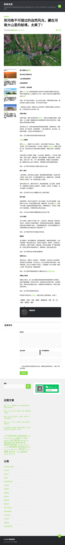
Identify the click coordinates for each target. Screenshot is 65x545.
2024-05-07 (21, 30)
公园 (33, 300)
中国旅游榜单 (22, 436)
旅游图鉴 (6, 16)
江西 (7, 449)
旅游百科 (6, 504)
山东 (24, 445)
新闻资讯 (6, 489)
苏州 (17, 452)
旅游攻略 (6, 500)
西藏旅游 (6, 522)
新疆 (7, 447)
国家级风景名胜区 (10, 445)
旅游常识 (6, 496)
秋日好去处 (7, 515)
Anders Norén (9, 541)
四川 (8, 440)
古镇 (5, 440)
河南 (23, 91)
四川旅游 (6, 470)
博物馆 (40, 118)
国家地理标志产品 (24, 440)
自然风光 (33, 295)
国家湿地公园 (20, 443)
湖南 (18, 449)
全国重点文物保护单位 (10, 438)
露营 (54, 203)
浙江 (12, 449)
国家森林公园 (51, 271)
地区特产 (6, 474)
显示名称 (23, 350)
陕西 (12, 454)
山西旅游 (6, 485)
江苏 (5, 449)
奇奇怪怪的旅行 (8, 481)
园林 (11, 440)
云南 (29, 436)
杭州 (29, 447)
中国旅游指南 (12, 436)
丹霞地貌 (50, 146)
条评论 (22, 332)
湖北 (15, 449)
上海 (5, 436)
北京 (21, 438)
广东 (5, 447)
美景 (29, 70)
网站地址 (40, 352)
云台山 (22, 140)
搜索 (5, 383)
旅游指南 (13, 447)
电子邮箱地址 (45, 350)
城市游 (6, 478)
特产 (24, 449)
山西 (27, 445)
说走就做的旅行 (8, 526)
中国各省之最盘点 (9, 466)
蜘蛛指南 (8, 4)
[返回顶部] (59, 536)
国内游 (17, 440)
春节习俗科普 (7, 507)
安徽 (19, 444)
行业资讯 (6, 454)
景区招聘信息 (23, 447)
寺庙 (21, 445)
